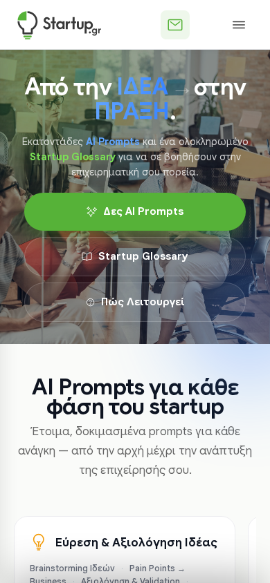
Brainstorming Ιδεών (72, 568)
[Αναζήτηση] (207, 24)
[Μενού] (238, 24)
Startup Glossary (143, 255)
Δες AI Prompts (143, 211)
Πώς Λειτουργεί (143, 301)
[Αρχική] (59, 24)
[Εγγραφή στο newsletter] (175, 24)
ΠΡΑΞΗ (132, 111)
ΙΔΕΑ (142, 87)
